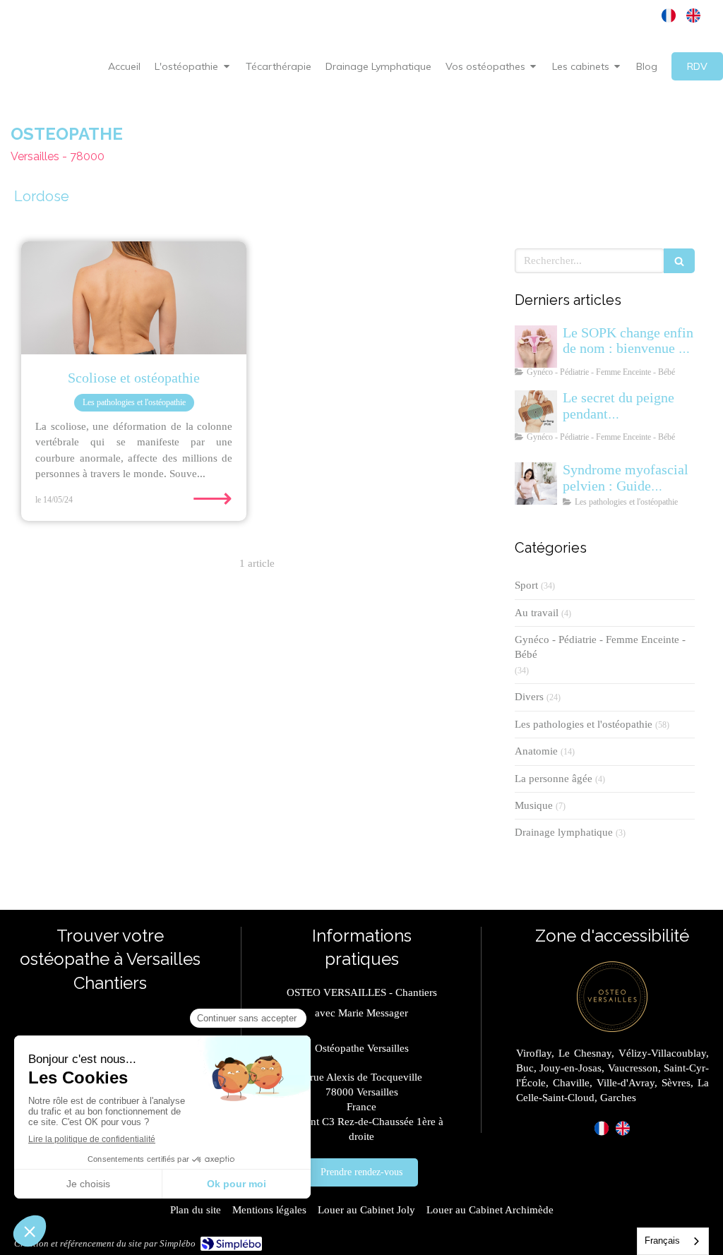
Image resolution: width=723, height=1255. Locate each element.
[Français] (669, 15)
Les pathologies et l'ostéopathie (583, 724)
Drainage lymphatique (564, 832)
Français (662, 1240)
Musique (534, 805)
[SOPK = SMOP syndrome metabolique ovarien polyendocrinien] (536, 346)
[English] (693, 15)
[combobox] (673, 1241)
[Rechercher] (679, 260)
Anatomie (536, 751)
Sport (526, 585)
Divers (529, 696)
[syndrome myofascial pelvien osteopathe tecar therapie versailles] (536, 483)
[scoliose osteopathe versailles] (133, 297)
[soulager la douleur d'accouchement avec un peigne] (536, 411)
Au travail (536, 612)
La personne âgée (553, 778)
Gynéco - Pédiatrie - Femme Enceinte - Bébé (600, 647)
